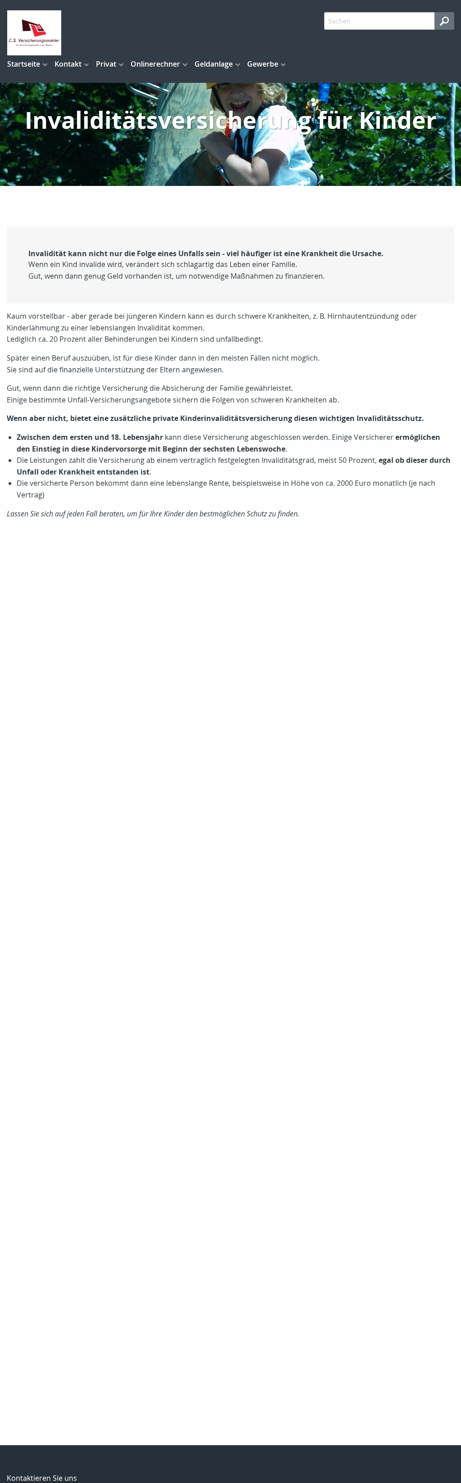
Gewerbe (262, 64)
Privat (106, 64)
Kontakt (67, 64)
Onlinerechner (155, 64)
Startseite (23, 64)
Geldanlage (213, 64)
